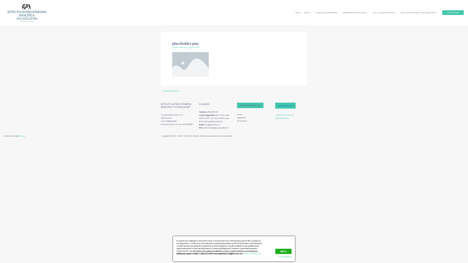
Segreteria (241, 118)
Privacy (22, 136)
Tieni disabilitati (285, 257)
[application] (311, 12)
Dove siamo (242, 121)
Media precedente (170, 91)
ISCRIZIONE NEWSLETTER (250, 105)
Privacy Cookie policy (252, 253)
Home (239, 114)
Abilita (283, 251)
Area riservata (285, 105)
